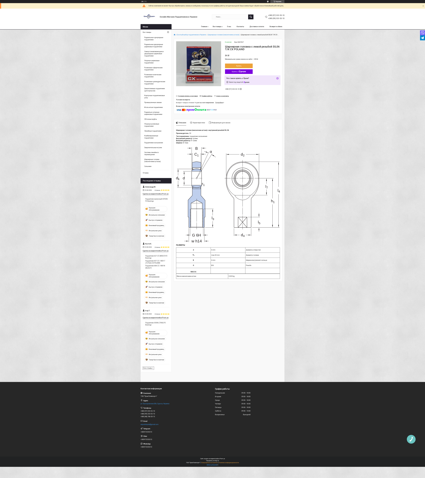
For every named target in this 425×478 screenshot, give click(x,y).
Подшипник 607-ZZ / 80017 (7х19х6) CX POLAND (155, 262)
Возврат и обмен (276, 26)
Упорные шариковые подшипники (151, 62)
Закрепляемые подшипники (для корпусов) (154, 90)
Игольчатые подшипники (153, 107)
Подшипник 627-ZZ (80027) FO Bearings (156, 257)
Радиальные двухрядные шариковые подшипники (153, 46)
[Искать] (250, 16)
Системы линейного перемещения (151, 154)
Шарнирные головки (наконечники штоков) (223, 35)
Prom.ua (222, 458)
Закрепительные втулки (153, 147)
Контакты (240, 26)
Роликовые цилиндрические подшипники (154, 83)
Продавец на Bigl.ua (212, 460)
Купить (238, 66)
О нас (229, 26)
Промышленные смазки (153, 102)
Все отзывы (147, 368)
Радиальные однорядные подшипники (153, 39)
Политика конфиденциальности (229, 462)
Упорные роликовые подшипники (151, 125)
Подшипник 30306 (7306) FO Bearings (155, 324)
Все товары (217, 26)
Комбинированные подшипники (151, 137)
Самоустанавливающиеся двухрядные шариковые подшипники (154, 54)
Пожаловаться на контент (209, 462)
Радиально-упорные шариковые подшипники (153, 113)
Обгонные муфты (150, 119)
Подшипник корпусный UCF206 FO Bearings (156, 200)
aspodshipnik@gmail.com (149, 424)
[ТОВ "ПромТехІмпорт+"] (149, 17)
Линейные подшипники (152, 131)
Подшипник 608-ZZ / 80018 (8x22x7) (155, 267)
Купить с (235, 72)
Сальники (147, 166)
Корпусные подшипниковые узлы (154, 97)
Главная (204, 26)
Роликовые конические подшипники (152, 76)
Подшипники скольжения (153, 143)
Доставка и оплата (257, 26)
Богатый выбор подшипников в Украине (191, 35)
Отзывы (146, 173)
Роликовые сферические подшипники (153, 69)
